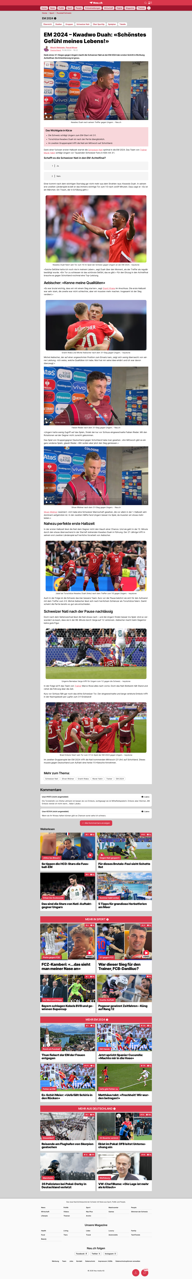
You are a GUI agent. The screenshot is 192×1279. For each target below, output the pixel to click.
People (133, 1207)
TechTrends (135, 1235)
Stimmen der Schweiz (139, 1212)
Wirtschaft (45, 1212)
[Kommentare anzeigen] (144, 1272)
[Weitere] (149, 8)
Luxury (111, 1231)
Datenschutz (90, 1261)
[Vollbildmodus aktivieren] (145, 118)
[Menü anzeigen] (150, 2)
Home (44, 13)
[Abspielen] (47, 118)
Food (43, 1235)
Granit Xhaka (109, 288)
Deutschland (55, 50)
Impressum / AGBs (105, 1261)
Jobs (71, 1261)
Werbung (55, 1261)
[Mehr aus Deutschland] (96, 1109)
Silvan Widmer (50, 512)
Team (64, 1261)
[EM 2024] (96, 18)
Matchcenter (113, 1207)
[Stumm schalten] (51, 118)
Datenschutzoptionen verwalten (128, 1261)
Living (66, 1231)
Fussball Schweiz (64, 13)
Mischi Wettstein (57, 47)
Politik (66, 1207)
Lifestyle (44, 1216)
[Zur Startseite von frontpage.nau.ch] (96, 3)
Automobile (113, 1235)
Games (111, 1212)
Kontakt (79, 1261)
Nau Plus (89, 1212)
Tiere (65, 1235)
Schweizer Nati (95, 150)
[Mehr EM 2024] (96, 1020)
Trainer (143, 150)
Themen (67, 1216)
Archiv (88, 1216)
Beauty (43, 1239)
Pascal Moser (71, 47)
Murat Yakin (49, 153)
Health (43, 1231)
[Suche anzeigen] (145, 2)
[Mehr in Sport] (96, 919)
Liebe (88, 1231)
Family (133, 1231)
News (43, 1207)
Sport (52, 13)
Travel (88, 1235)
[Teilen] (135, 1272)
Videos (66, 1212)
